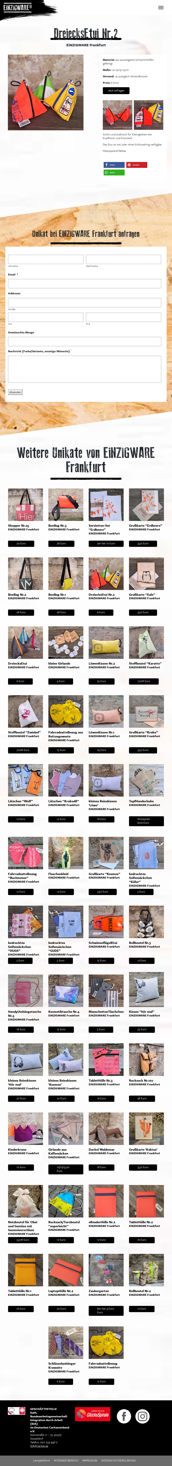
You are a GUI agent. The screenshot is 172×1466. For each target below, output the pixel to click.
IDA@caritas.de (39, 1446)
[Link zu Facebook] (124, 1416)
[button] (114, 165)
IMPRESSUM (89, 1460)
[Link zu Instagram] (142, 1416)
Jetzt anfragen (116, 90)
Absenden (15, 392)
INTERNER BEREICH (66, 1460)
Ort (10, 324)
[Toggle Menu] (161, 7)
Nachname (92, 266)
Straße (11, 309)
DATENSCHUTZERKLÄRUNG (118, 1460)
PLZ (88, 324)
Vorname (13, 266)
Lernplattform (41, 1460)
